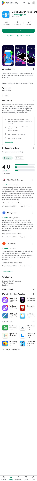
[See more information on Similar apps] (33, 321)
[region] (18, 23)
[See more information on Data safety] (33, 100)
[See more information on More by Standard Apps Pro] (33, 294)
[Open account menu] (33, 2)
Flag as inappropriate (11, 349)
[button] (20, 24)
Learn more (11, 121)
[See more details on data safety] (9, 142)
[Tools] (5, 95)
